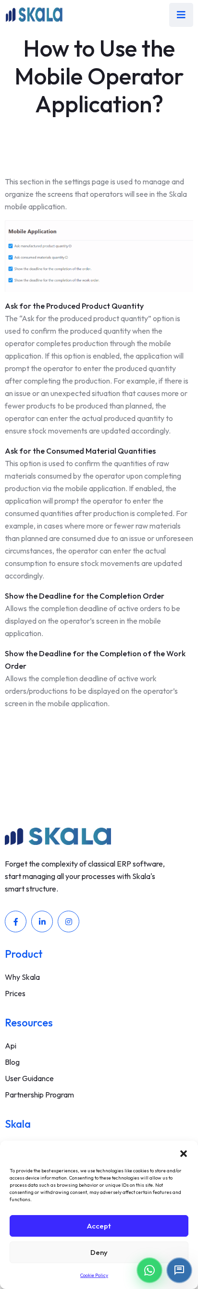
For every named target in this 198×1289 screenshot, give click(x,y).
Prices (15, 993)
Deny (99, 1252)
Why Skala (22, 977)
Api (10, 1045)
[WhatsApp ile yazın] (149, 1270)
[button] (183, 1152)
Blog (12, 1062)
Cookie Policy (94, 1275)
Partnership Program (39, 1094)
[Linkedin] (42, 921)
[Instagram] (68, 921)
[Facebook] (15, 921)
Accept (99, 1225)
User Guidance (29, 1078)
